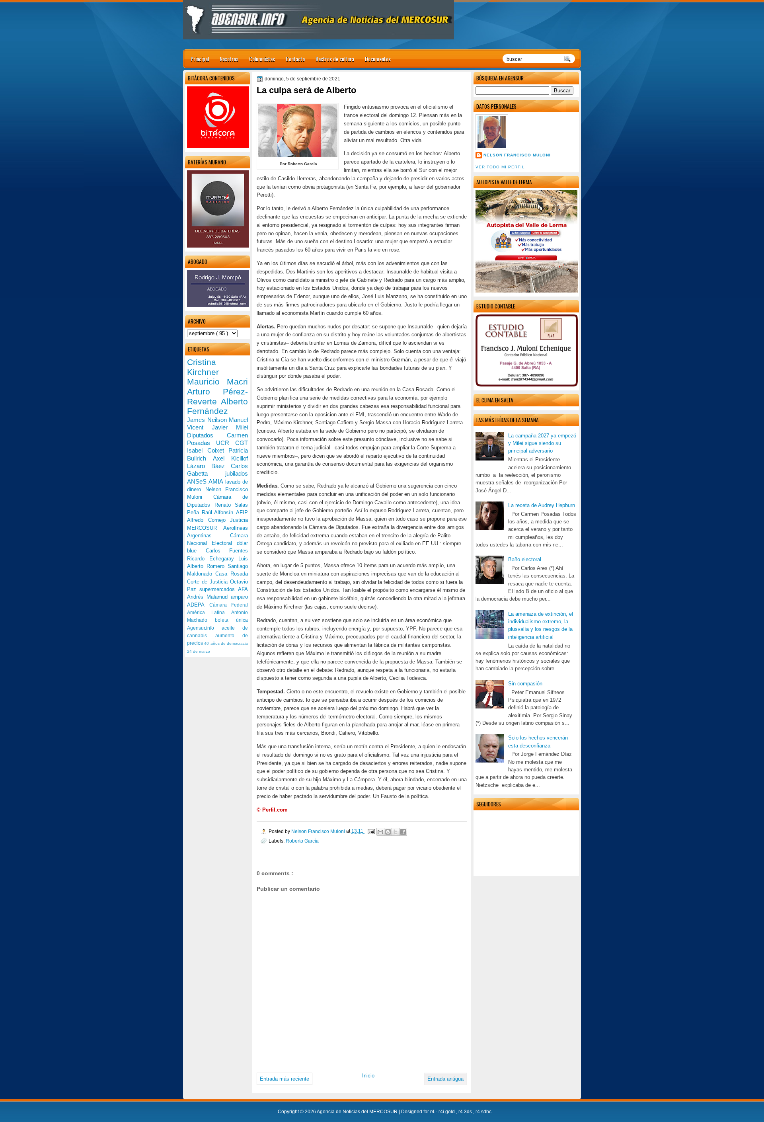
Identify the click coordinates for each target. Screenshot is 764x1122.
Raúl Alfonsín (219, 512)
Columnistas (262, 59)
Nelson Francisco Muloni (517, 155)
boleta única (231, 620)
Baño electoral (524, 559)
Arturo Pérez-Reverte (217, 396)
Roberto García (302, 840)
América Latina (209, 612)
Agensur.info (204, 628)
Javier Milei (230, 427)
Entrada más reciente (284, 1079)
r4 (433, 1111)
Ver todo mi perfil (500, 167)
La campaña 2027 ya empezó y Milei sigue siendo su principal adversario (542, 443)
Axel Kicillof (230, 458)
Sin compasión (525, 684)
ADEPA (198, 605)
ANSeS (198, 481)
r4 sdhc (483, 1111)
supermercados (218, 589)
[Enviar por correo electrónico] (380, 832)
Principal (200, 59)
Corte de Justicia (208, 582)
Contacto (295, 59)
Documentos (378, 59)
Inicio (368, 1076)
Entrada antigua (445, 1079)
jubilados (236, 473)
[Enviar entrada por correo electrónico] (370, 831)
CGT (241, 442)
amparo (239, 597)
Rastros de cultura (335, 59)
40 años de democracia (226, 643)
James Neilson (208, 419)
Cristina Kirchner (203, 367)
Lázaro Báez (209, 465)
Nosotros (229, 59)
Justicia (239, 520)
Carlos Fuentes (227, 551)
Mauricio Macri (217, 381)
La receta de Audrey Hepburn (541, 505)
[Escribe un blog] (388, 832)
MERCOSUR (205, 528)
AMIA (217, 481)
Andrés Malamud (209, 597)
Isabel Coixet (207, 450)
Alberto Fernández (217, 406)
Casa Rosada (231, 574)
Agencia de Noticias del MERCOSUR (358, 1111)
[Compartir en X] (396, 832)
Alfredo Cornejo (208, 520)
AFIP (242, 512)
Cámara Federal (228, 605)
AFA (243, 589)
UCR (225, 442)
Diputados (207, 435)
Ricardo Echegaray (212, 559)
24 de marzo (198, 651)
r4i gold (447, 1111)
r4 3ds (465, 1111)
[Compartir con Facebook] (403, 832)
